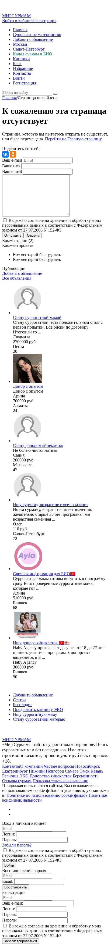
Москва (20, 44)
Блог (17, 63)
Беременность (85, 776)
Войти (19, 78)
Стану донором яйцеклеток (38, 445)
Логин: (8, 834)
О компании (31, 766)
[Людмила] (27, 312)
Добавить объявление (33, 39)
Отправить (13, 235)
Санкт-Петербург (29, 49)
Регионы (10, 776)
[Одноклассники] (13, 154)
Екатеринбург (15, 771)
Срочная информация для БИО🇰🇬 (44, 573)
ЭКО (24, 776)
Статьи (19, 700)
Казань (97, 771)
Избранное (23, 68)
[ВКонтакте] (5, 154)
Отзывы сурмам (17, 780)
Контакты (22, 73)
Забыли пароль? (17, 845)
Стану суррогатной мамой (37, 317)
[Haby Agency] (27, 637)
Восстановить (15, 887)
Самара (71, 771)
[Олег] (27, 499)
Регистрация (44, 20)
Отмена (33, 235)
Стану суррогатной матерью (39, 719)
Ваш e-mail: (12, 903)
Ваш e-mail (12, 160)
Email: (7, 881)
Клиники (21, 58)
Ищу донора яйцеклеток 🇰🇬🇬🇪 (41, 643)
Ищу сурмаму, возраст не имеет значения (50, 504)
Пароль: (9, 839)
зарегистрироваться (20, 941)
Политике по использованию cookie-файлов (47, 795)
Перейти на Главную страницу (73, 139)
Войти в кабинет (17, 20)
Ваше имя (11, 165)
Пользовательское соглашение (60, 780)
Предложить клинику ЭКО (38, 709)
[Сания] (27, 440)
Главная (20, 29)
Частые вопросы (59, 766)
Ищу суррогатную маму (35, 714)
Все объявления (16, 278)
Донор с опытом (28, 386)
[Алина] (27, 568)
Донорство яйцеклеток (51, 776)
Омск (84, 771)
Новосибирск (87, 766)
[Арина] (27, 381)
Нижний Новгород (46, 771)
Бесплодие (22, 704)
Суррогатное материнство (37, 34)
